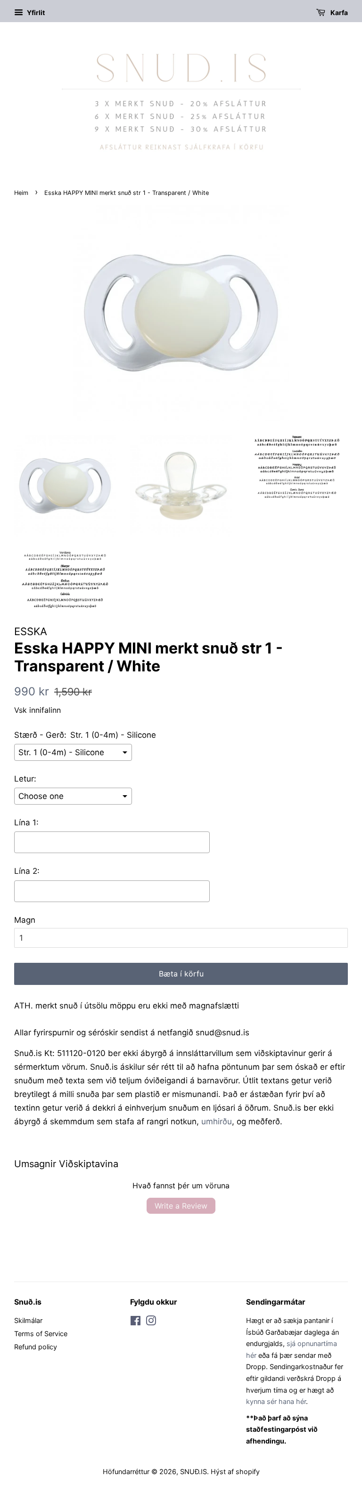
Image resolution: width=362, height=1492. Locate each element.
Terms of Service (40, 1334)
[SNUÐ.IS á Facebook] (135, 1322)
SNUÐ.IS (193, 1472)
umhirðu (216, 1121)
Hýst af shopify (235, 1472)
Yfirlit (35, 12)
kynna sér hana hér (276, 1401)
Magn (24, 920)
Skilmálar (28, 1320)
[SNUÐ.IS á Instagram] (151, 1322)
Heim (21, 192)
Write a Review (181, 1205)
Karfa (338, 12)
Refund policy (35, 1347)
